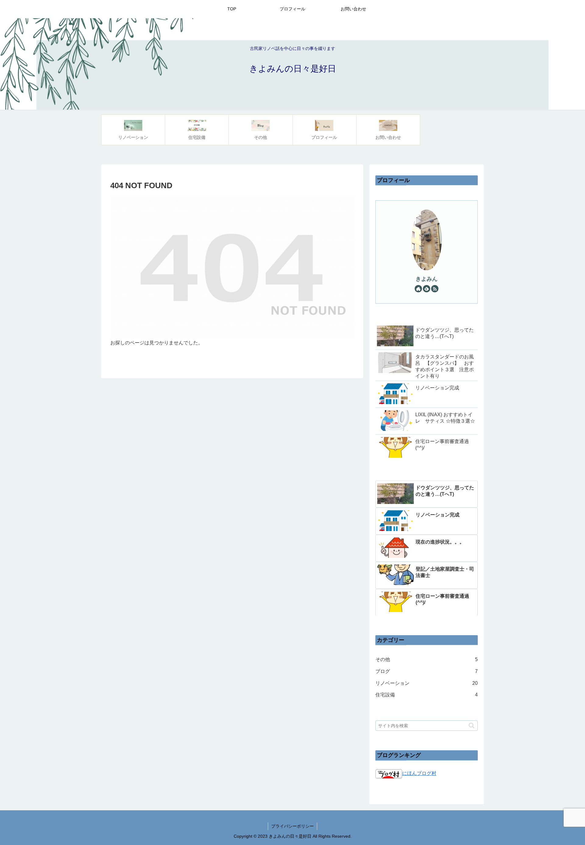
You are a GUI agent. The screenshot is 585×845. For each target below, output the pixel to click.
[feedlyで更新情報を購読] (426, 288)
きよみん (427, 279)
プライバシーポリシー (292, 826)
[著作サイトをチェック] (418, 288)
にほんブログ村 (419, 773)
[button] (471, 725)
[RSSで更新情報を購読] (434, 288)
